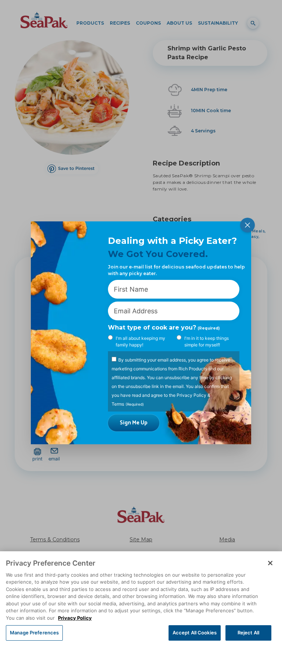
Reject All (248, 632)
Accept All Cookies (195, 632)
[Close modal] (247, 225)
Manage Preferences (34, 632)
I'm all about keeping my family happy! (140, 341)
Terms (118, 404)
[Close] (270, 563)
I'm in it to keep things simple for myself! (206, 341)
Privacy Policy (191, 395)
